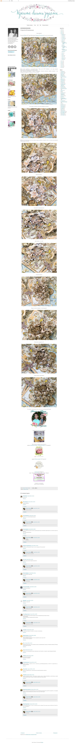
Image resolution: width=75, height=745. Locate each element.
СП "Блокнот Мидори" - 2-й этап (64, 43)
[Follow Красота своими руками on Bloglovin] (11, 52)
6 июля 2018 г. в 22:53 (36, 593)
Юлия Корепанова (26, 662)
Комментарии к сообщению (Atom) (31, 734)
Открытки (24, 489)
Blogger (42, 742)
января (63, 59)
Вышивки (62, 75)
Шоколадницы (63, 111)
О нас (35, 25)
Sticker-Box (62, 113)
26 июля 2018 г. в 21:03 (32, 662)
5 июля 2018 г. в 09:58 (32, 529)
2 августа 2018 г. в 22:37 (36, 682)
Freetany (24, 655)
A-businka (24, 629)
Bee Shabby (63, 112)
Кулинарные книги (64, 88)
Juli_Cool (24, 559)
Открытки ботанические (64, 49)
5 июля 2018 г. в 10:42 (34, 545)
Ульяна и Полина (28, 508)
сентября (63, 38)
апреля (63, 55)
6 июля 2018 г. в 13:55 (33, 586)
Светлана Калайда (26, 586)
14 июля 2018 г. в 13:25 (30, 629)
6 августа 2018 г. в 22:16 (36, 711)
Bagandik (24, 600)
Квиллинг (62, 81)
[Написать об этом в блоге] (33, 488)
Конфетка (62, 86)
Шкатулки (62, 110)
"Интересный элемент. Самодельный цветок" (37, 445)
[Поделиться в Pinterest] (36, 488)
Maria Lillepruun (25, 501)
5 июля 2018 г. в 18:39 (36, 552)
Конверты (62, 83)
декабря (63, 34)
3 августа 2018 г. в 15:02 (34, 689)
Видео (62, 74)
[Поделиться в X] (34, 488)
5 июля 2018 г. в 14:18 (29, 559)
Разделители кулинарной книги (63, 98)
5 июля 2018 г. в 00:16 (31, 501)
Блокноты (62, 72)
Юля (24, 643)
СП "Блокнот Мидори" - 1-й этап (64, 47)
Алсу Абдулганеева (26, 614)
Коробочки (62, 87)
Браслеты (62, 73)
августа (63, 39)
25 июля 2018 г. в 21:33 (28, 643)
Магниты (62, 90)
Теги (61, 103)
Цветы (27, 489)
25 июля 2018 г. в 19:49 (32, 635)
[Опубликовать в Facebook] (35, 488)
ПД (40, 25)
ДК (37, 25)
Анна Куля (24, 674)
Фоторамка (62, 107)
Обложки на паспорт (62, 94)
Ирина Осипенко (25, 635)
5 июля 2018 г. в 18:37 (36, 508)
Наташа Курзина (25, 529)
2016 (62, 62)
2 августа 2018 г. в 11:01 (30, 674)
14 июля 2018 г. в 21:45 (36, 622)
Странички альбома (64, 101)
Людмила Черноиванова (27, 545)
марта (63, 56)
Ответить (24, 498)
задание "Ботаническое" (40, 35)
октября (63, 37)
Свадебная (63, 51)
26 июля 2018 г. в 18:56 (29, 655)
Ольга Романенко (26, 515)
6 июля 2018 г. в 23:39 (29, 600)
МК (61, 91)
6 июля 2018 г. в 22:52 (36, 579)
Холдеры (62, 108)
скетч (39, 430)
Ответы (25, 506)
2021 (62, 29)
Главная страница (30, 25)
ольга (24, 649)
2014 (62, 64)
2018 (62, 33)
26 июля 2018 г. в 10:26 (28, 649)
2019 (62, 32)
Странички (62, 100)
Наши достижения (45, 25)
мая (62, 54)
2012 (62, 67)
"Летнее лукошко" (38, 459)
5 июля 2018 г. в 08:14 (32, 515)
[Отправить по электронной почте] (32, 488)
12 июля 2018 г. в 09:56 (33, 614)
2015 (62, 63)
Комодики (62, 82)
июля (63, 41)
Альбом (62, 71)
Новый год (62, 92)
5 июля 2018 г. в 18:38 (36, 522)
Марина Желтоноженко (27, 689)
